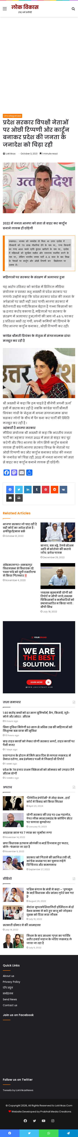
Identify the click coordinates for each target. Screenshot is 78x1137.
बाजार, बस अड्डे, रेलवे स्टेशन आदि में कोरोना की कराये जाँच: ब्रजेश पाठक (57, 549)
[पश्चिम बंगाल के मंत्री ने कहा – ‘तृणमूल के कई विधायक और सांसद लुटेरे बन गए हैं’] (13, 895)
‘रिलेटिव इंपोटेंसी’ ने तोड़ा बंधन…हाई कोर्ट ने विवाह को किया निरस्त (48, 800)
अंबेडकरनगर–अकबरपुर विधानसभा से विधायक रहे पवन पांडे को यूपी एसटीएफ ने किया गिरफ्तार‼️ (19, 570)
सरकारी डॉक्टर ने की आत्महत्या (22, 925)
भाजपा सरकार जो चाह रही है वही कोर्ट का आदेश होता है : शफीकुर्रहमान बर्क (20, 527)
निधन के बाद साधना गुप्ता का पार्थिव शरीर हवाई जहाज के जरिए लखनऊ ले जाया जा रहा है (49, 939)
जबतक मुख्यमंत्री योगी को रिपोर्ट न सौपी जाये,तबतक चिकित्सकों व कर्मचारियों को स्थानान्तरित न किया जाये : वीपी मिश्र (57, 600)
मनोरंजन (8, 993)
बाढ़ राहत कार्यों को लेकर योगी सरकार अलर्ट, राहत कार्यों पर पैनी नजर (39, 743)
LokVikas (11, 153)
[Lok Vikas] (24, 8)
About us (8, 976)
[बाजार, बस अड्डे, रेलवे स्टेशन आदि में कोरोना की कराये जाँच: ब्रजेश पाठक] (58, 532)
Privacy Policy (11, 982)
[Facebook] (10, 489)
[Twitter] (19, 489)
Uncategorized (12, 115)
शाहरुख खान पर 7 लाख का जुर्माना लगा (27, 833)
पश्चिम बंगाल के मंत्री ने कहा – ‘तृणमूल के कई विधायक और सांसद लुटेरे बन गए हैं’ (50, 893)
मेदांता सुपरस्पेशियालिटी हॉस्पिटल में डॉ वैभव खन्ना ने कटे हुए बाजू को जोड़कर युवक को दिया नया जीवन (50, 910)
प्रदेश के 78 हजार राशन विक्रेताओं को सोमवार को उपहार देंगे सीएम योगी (38, 771)
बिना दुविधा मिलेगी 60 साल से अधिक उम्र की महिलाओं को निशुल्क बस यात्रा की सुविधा (37, 729)
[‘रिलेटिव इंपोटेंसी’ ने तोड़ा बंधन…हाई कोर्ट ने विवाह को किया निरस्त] (13, 803)
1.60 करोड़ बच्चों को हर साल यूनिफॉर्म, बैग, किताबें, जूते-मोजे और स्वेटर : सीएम (36, 714)
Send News (10, 999)
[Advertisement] (39, 73)
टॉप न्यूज (8, 988)
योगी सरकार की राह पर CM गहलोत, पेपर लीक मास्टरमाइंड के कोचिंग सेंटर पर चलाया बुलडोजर (49, 818)
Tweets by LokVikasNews (18, 1090)
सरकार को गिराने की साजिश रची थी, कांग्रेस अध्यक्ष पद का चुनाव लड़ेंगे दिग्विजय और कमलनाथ (49, 861)
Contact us (10, 1005)
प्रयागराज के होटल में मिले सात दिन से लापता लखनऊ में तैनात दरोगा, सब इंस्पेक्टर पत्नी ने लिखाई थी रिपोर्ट (37, 757)
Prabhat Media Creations (55, 1111)
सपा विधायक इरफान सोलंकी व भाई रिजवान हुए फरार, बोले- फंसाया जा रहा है (36, 845)
